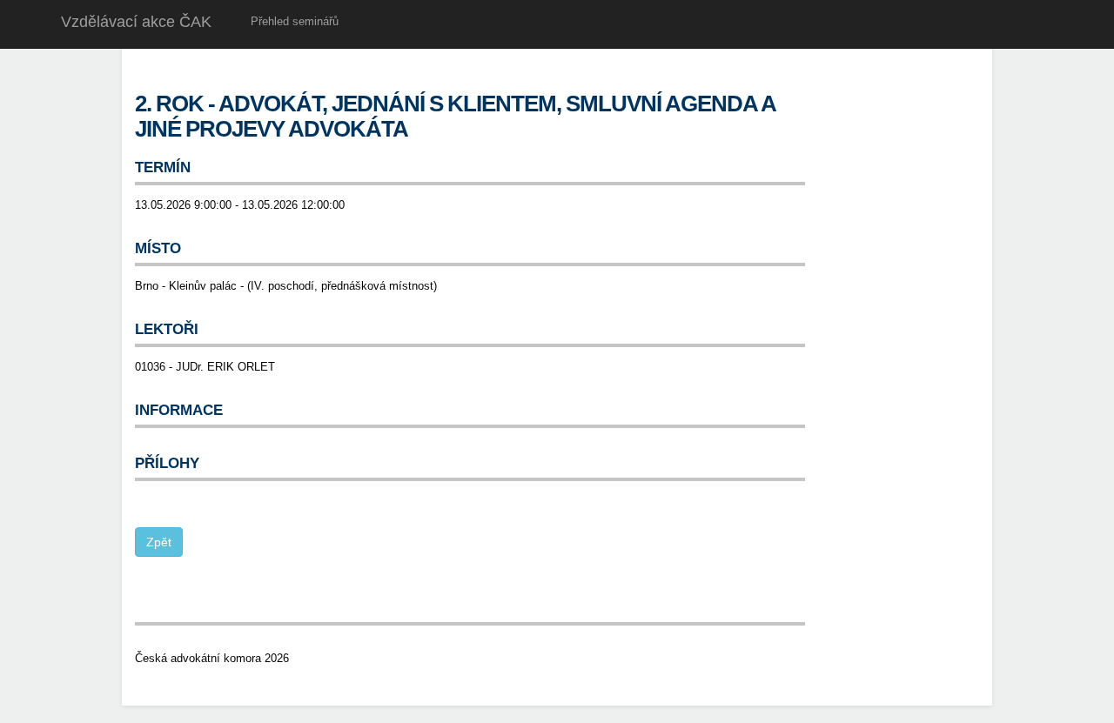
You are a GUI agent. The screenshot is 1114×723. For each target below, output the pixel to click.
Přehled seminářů (295, 21)
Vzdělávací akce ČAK (136, 21)
